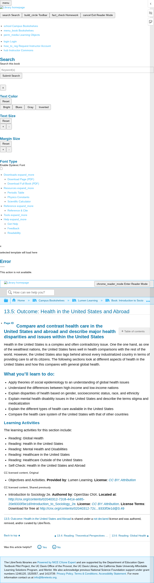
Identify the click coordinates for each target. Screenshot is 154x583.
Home (21, 300)
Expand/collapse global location (148, 299)
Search (10, 293)
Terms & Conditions (85, 573)
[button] (13, 228)
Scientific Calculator (19, 201)
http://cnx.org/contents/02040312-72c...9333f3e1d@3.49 (82, 508)
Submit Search (11, 75)
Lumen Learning (87, 300)
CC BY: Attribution (122, 480)
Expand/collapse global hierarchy (8, 300)
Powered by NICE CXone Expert (56, 562)
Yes (44, 547)
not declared (101, 518)
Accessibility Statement (112, 573)
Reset (5, 101)
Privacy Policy (65, 573)
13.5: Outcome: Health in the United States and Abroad (37, 518)
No (59, 547)
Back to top (10, 535)
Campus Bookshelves (51, 300)
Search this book (10, 63)
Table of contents (134, 331)
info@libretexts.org (45, 577)
